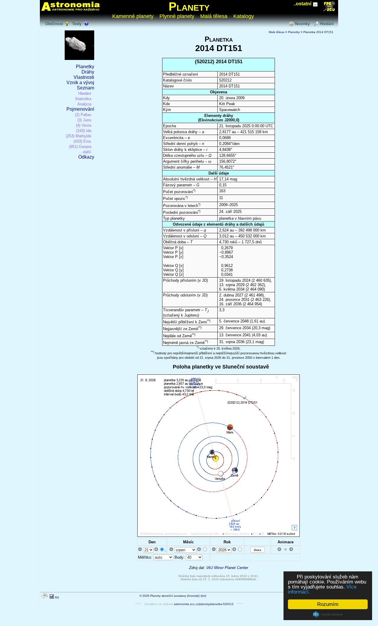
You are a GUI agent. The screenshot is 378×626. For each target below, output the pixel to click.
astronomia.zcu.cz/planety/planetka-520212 (204, 604)
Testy (77, 24)
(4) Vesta (83, 125)
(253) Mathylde (78, 136)
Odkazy (86, 156)
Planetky (85, 66)
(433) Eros (82, 141)
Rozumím (327, 604)
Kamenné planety (133, 16)
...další (85, 152)
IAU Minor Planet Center (227, 567)
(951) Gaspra (80, 146)
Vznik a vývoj (80, 82)
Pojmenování (80, 109)
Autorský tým (196, 595)
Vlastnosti (84, 77)
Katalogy (243, 16)
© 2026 (144, 595)
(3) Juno (84, 120)
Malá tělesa (213, 16)
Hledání (327, 24)
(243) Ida (83, 130)
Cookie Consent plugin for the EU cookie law (328, 614)
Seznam (85, 87)
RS (57, 597)
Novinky (302, 24)
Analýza (84, 104)
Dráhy (88, 71)
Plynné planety (176, 16)
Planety (189, 6)
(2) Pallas (83, 115)
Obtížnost (54, 24)
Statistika (83, 99)
